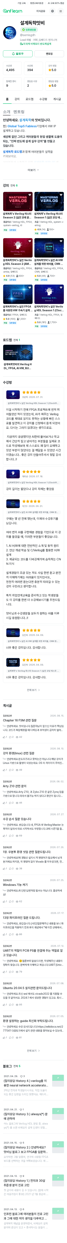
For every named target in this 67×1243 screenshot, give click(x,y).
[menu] (60, 11)
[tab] (7, 99)
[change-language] (52, 11)
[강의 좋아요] (30, 194)
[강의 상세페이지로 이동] (13, 394)
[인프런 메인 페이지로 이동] (12, 11)
